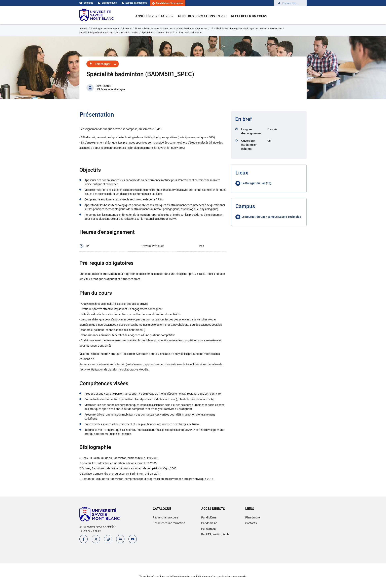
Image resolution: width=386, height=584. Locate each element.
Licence (127, 28)
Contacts (251, 523)
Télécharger (102, 64)
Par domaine (209, 523)
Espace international (136, 2)
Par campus (208, 529)
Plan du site (252, 517)
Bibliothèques (109, 2)
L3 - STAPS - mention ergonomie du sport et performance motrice (246, 28)
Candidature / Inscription (169, 3)
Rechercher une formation (169, 523)
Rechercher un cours (249, 16)
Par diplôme (208, 517)
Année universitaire (152, 16)
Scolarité (88, 2)
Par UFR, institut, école (215, 534)
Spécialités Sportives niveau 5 (158, 32)
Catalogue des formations (105, 28)
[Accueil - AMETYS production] (96, 15)
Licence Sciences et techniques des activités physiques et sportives (171, 28)
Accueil (83, 28)
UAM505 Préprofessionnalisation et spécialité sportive (108, 32)
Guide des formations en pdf (202, 16)
